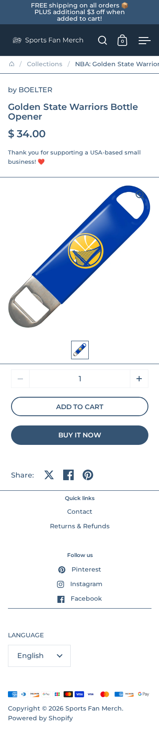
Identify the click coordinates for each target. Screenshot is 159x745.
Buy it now (79, 435)
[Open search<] (102, 40)
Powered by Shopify (40, 718)
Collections (44, 64)
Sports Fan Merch (93, 708)
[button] (139, 378)
